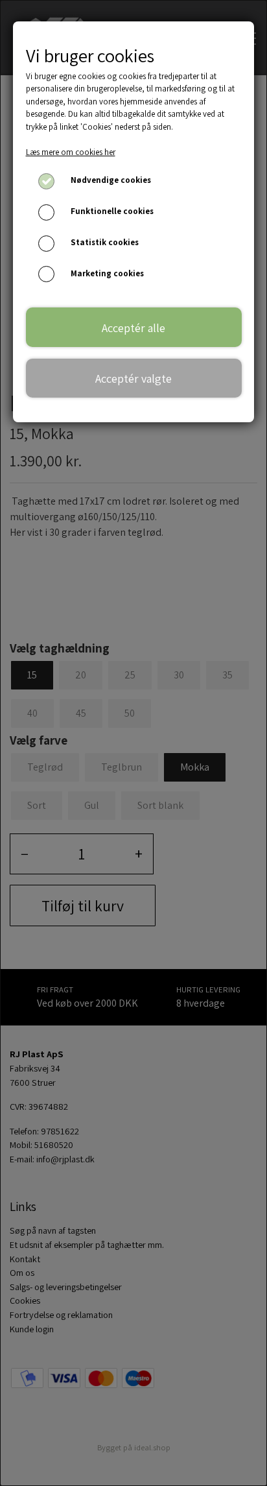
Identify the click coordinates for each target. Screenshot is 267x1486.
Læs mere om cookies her (70, 152)
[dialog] (133, 743)
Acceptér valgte (133, 378)
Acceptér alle (133, 327)
